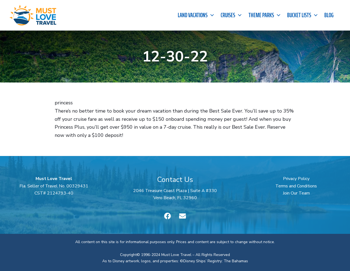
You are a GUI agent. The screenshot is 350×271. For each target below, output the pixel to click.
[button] (211, 15)
